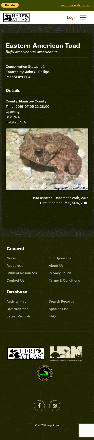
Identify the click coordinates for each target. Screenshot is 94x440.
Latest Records (19, 316)
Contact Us (15, 280)
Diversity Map (18, 309)
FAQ (52, 316)
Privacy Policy (60, 273)
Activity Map (16, 301)
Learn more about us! (75, 5)
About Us (56, 265)
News (11, 258)
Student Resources (22, 273)
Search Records (61, 301)
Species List (58, 309)
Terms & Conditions (64, 280)
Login (72, 17)
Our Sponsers (60, 258)
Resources (15, 265)
